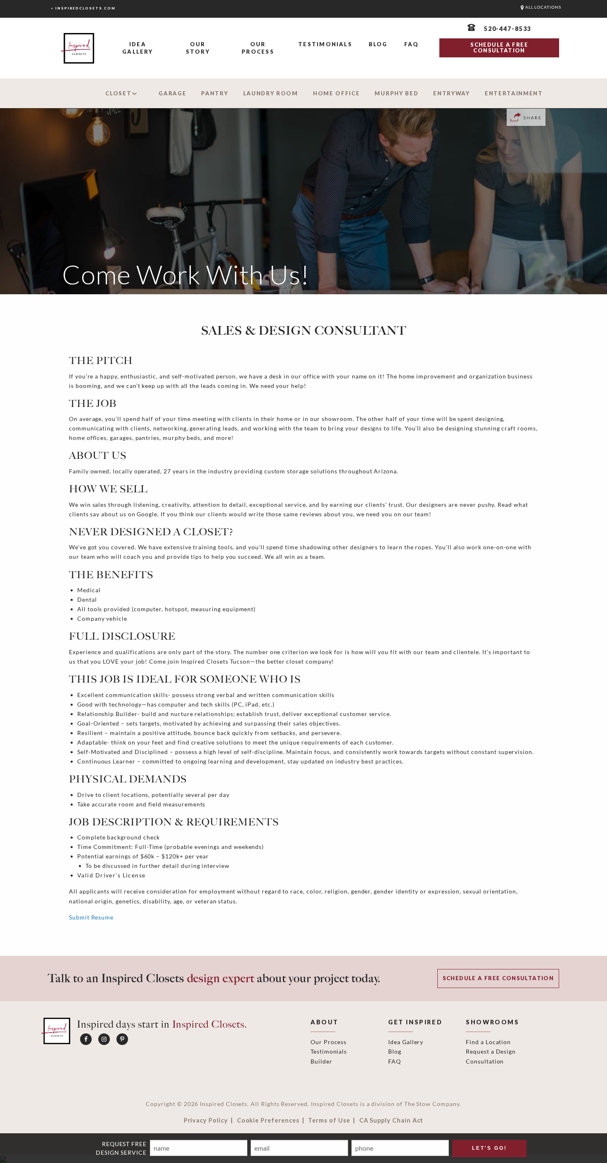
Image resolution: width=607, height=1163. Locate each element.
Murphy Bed (396, 93)
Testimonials (325, 44)
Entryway (451, 93)
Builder (321, 1061)
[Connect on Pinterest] (122, 1039)
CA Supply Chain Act (391, 1120)
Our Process (258, 48)
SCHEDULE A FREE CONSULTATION (499, 47)
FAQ (411, 44)
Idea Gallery (137, 48)
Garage (172, 93)
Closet (118, 93)
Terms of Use (329, 1120)
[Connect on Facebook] (86, 1039)
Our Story (198, 48)
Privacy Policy (206, 1120)
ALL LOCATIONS (542, 7)
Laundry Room (270, 93)
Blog (378, 44)
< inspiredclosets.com (83, 8)
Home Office (336, 93)
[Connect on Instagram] (104, 1039)
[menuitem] (137, 48)
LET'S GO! (489, 1148)
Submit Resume (91, 917)
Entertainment (514, 93)
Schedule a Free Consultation (498, 978)
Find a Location (488, 1041)
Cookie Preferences (268, 1120)
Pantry (214, 93)
